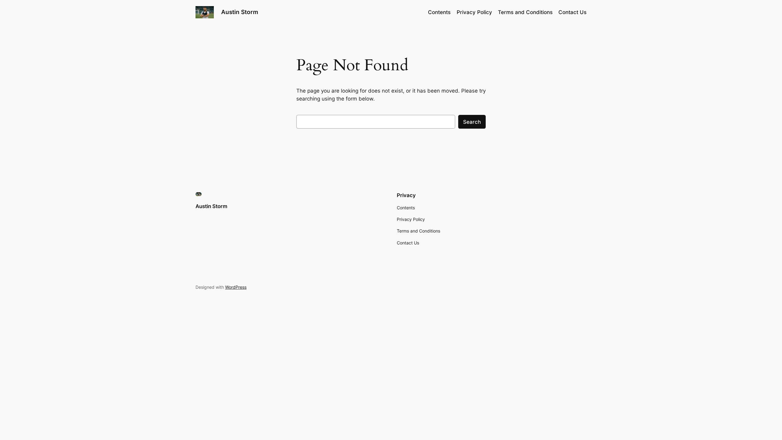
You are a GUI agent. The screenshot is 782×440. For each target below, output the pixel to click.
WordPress (236, 287)
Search (472, 122)
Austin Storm (239, 12)
